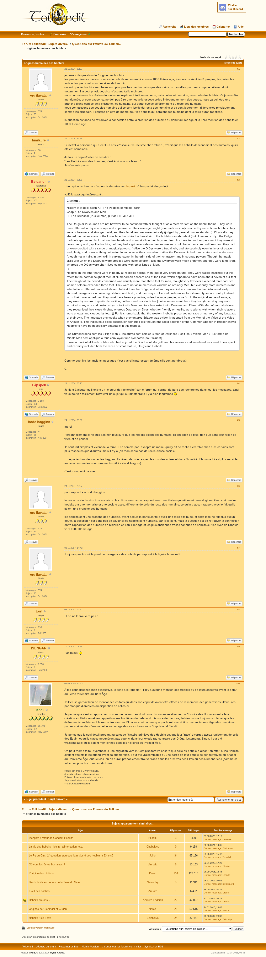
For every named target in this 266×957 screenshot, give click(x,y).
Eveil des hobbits (39, 891)
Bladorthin (228, 848)
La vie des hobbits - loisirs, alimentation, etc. (56, 846)
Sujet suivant (56, 799)
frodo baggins (39, 422)
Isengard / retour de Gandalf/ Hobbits (51, 837)
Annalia (152, 864)
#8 (238, 609)
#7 (238, 548)
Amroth (152, 891)
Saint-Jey (153, 882)
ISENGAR (39, 648)
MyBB (32, 952)
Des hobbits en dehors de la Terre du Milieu (55, 882)
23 (175, 908)
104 (176, 873)
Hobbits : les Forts (40, 917)
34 (175, 855)
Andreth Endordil (153, 900)
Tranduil (227, 857)
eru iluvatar (39, 95)
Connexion (60, 34)
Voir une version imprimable (40, 927)
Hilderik (152, 837)
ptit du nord (228, 884)
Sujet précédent (36, 799)
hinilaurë (39, 140)
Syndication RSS (153, 946)
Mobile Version (90, 946)
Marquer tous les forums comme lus (121, 946)
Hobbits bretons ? (39, 900)
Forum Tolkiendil (34, 43)
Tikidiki (226, 866)
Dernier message (212, 839)
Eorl (39, 611)
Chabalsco (153, 846)
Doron (152, 873)
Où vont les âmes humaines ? (47, 864)
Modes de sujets (233, 62)
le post (130, 186)
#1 (238, 68)
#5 (238, 420)
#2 (238, 138)
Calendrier (223, 26)
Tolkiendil (27, 946)
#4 (238, 383)
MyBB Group (57, 952)
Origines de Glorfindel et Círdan (48, 908)
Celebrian (227, 839)
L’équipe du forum (46, 946)
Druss (226, 892)
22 (175, 900)
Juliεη (152, 855)
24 (175, 917)
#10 (238, 683)
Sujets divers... (58, 43)
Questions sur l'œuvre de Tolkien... (97, 43)
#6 (238, 486)
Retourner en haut (69, 946)
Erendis (226, 875)
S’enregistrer (78, 34)
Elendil (226, 910)
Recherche (169, 26)
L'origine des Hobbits (41, 873)
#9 (238, 646)
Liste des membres (196, 26)
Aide (241, 26)
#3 (238, 180)
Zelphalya (153, 917)
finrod (152, 908)
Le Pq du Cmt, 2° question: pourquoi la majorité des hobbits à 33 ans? (71, 855)
